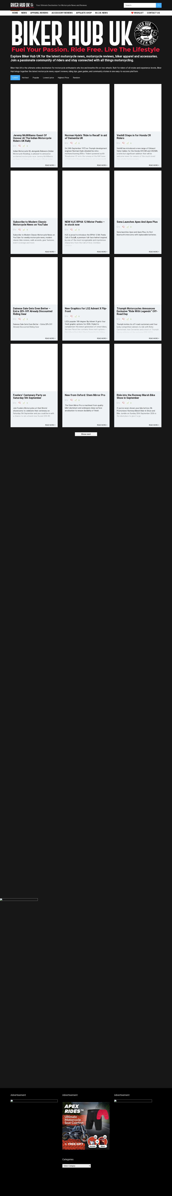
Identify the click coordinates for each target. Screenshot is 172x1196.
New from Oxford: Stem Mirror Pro (85, 395)
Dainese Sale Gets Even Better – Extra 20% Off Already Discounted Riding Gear (32, 311)
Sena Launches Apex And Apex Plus (137, 221)
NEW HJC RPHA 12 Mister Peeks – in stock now (85, 223)
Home (15, 13)
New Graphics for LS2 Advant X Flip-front (86, 310)
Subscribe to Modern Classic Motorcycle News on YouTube (30, 223)
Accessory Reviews (62, 13)
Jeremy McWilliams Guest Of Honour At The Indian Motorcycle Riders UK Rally (32, 138)
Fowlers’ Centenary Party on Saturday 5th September (29, 396)
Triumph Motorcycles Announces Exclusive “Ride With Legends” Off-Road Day (137, 311)
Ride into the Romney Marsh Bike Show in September (136, 396)
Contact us (153, 13)
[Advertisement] (86, 878)
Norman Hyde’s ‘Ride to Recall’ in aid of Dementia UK (86, 137)
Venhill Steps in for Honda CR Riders (134, 137)
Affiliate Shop (84, 13)
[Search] (159, 5)
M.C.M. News (101, 13)
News (24, 13)
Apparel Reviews (39, 13)
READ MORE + (50, 165)
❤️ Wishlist (137, 13)
